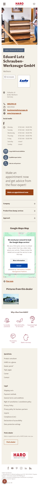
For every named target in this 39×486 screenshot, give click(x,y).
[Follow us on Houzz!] (29, 468)
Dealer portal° (9, 366)
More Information (19, 260)
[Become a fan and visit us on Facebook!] (7, 468)
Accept (18, 266)
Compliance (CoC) (10, 417)
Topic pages (8, 370)
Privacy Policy (8, 405)
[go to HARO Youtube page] (11, 468)
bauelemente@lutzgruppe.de (17, 110)
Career (6, 374)
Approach (6, 218)
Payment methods (10, 394)
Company (6, 204)
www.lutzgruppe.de (14, 113)
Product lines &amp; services (13, 211)
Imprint (6, 413)
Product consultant (10, 359)
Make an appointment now (17, 192)
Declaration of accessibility (13, 420)
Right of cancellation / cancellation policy (17, 402)
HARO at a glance (10, 362)
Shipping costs (9, 390)
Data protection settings (12, 424)
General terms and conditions (14, 398)
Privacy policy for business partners (16, 409)
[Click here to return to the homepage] (19, 4)
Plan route (9, 281)
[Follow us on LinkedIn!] (24, 468)
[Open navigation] (6, 4)
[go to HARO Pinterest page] (15, 468)
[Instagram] (20, 468)
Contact (6, 377)
